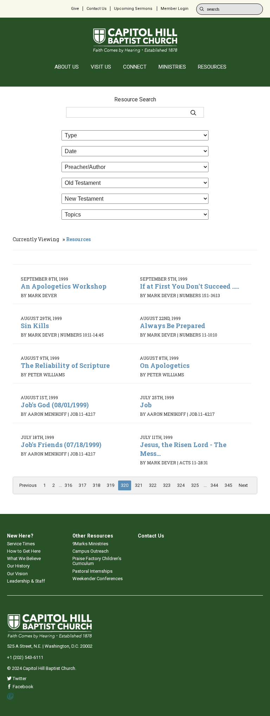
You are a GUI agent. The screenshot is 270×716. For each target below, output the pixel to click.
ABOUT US (66, 67)
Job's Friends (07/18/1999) (61, 444)
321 (138, 485)
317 (82, 485)
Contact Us (96, 8)
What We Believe (24, 558)
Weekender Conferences (97, 578)
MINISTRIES (172, 67)
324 (181, 485)
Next (243, 485)
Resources (78, 239)
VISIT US (101, 67)
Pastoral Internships (92, 571)
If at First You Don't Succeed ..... (189, 286)
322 (152, 485)
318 (96, 485)
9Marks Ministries (90, 543)
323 (167, 485)
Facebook (22, 686)
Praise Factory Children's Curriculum (96, 561)
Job (146, 405)
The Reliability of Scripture (65, 365)
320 (124, 485)
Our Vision (17, 573)
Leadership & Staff (26, 581)
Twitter (19, 678)
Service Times (21, 543)
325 (195, 485)
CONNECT (135, 67)
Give (75, 8)
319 (110, 485)
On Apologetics (164, 365)
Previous (28, 485)
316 (68, 485)
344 (214, 485)
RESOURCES (212, 67)
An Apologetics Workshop (64, 286)
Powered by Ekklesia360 (10, 696)
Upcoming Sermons (133, 8)
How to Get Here (23, 551)
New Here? (20, 536)
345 (228, 485)
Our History (18, 566)
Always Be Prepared (172, 325)
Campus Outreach (90, 551)
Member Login (174, 8)
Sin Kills (35, 325)
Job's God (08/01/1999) (55, 405)
